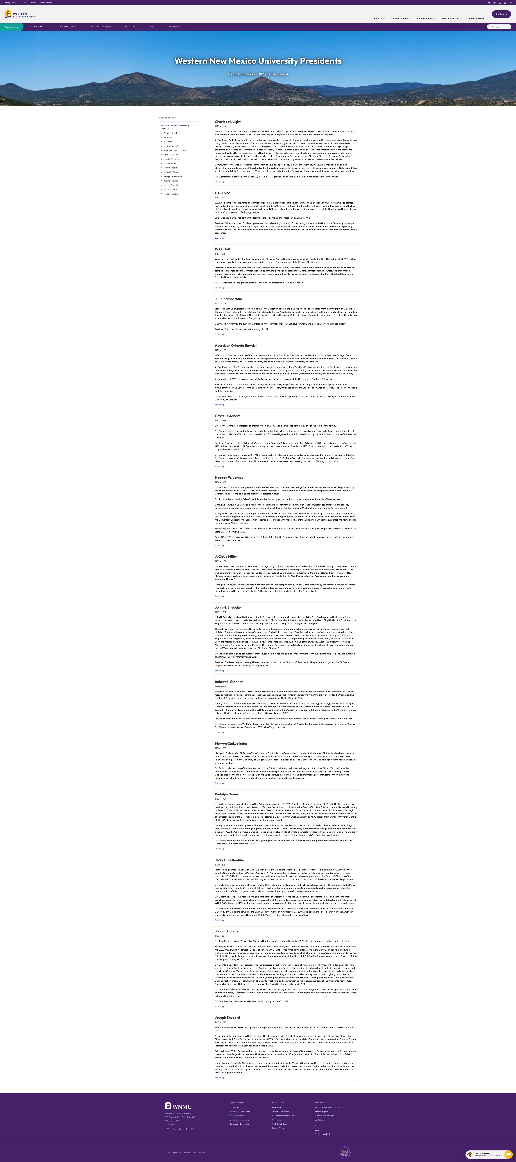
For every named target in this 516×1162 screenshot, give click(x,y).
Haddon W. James (172, 159)
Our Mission (277, 1120)
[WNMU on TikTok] (510, 2)
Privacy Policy (278, 1128)
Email (33, 2)
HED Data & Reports (280, 1124)
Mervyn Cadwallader (173, 176)
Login (317, 1130)
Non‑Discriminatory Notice (283, 1115)
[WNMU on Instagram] (494, 2)
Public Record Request (324, 1115)
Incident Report (321, 1111)
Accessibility (277, 1107)
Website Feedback (322, 1134)
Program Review (236, 1115)
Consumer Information (239, 1124)
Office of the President (99, 27)
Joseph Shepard (171, 194)
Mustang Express (10, 2)
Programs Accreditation (239, 1111)
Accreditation (235, 1107)
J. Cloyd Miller (170, 163)
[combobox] (499, 26)
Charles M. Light (171, 133)
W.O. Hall (168, 141)
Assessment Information (239, 1120)
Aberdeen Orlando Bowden (176, 150)
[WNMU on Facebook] (489, 2)
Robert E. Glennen (172, 172)
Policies (152, 27)
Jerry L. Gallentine (172, 185)
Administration (11, 27)
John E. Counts (170, 189)
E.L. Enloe (168, 137)
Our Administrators (38, 27)
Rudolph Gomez (171, 180)
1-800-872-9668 (172, 1121)
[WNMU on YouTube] (500, 2)
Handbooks (173, 27)
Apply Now (501, 14)
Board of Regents (67, 27)
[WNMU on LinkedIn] (505, 2)
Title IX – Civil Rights (280, 1111)
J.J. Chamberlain (171, 146)
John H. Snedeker (171, 167)
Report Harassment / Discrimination (330, 1107)
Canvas (24, 2)
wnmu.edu (169, 1124)
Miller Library (46, 2)
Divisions (128, 27)
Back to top (219, 182)
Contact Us (319, 1120)
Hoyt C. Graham (171, 154)
